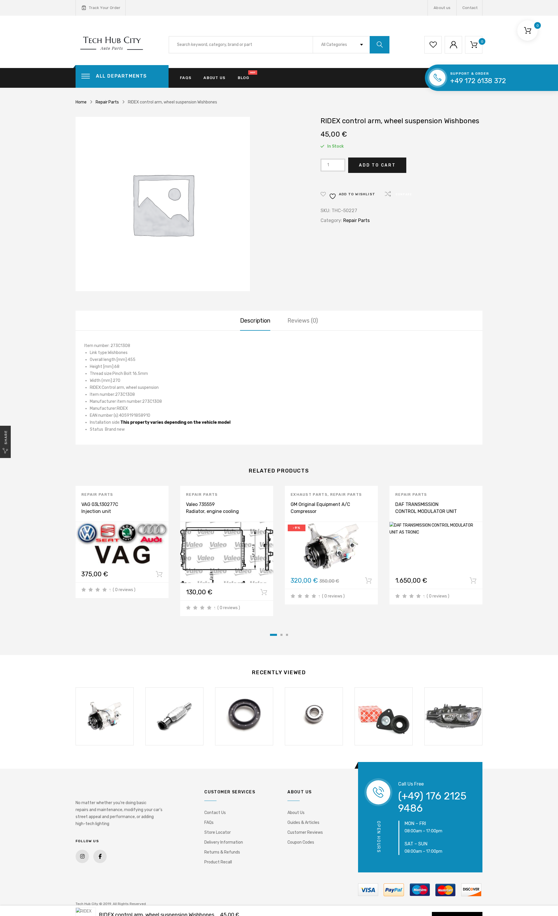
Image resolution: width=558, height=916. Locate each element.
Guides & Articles (303, 822)
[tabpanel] (122, 542)
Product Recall (218, 862)
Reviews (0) (302, 320)
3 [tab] (287, 635)
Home (81, 102)
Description (255, 320)
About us (442, 8)
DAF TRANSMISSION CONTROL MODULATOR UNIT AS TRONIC (426, 511)
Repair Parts (107, 102)
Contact (469, 8)
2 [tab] (281, 635)
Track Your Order (104, 8)
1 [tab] (273, 635)
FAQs (186, 78)
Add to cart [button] (159, 575)
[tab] (255, 320)
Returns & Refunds (222, 852)
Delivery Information (223, 842)
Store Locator (217, 832)
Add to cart (377, 165)
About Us (296, 812)
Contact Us (215, 812)
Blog (243, 78)
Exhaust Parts (309, 494)
